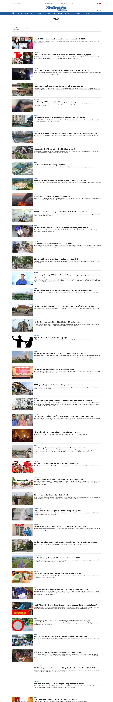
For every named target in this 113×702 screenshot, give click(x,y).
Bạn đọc (36, 115)
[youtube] (100, 4)
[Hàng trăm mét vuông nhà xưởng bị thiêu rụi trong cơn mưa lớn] (22, 435)
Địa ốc (35, 178)
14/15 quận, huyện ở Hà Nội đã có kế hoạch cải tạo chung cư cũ (58, 385)
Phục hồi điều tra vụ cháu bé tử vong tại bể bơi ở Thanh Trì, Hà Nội (59, 117)
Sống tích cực (79, 13)
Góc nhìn (39, 13)
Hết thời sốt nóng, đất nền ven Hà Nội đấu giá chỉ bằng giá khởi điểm (60, 180)
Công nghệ (66, 13)
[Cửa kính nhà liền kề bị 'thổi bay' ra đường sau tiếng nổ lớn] (22, 262)
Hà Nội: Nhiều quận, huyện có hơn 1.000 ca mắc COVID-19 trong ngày (60, 526)
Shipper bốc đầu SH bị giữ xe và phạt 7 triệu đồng (53, 243)
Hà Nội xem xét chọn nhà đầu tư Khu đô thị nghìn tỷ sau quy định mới (60, 353)
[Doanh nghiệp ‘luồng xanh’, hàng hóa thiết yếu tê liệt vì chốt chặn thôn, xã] (22, 624)
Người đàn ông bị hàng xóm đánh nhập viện (50, 338)
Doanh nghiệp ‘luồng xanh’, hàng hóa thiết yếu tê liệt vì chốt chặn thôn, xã (62, 621)
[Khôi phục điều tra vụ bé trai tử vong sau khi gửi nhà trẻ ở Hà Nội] (22, 687)
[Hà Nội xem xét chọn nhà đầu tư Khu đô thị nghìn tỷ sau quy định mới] (22, 357)
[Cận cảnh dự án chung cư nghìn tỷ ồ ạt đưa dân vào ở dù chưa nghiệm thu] (22, 404)
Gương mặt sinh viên (57, 13)
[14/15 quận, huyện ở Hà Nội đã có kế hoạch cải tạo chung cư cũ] (22, 388)
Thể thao (36, 461)
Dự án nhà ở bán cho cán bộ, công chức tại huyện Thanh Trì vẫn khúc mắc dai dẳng (65, 542)
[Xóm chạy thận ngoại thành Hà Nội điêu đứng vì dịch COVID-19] (22, 655)
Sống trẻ (26, 13)
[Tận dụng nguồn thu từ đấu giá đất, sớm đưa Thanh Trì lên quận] (22, 483)
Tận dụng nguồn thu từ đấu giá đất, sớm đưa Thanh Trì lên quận (58, 479)
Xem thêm (100, 13)
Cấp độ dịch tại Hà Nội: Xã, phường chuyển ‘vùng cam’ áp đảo (57, 511)
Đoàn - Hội (19, 13)
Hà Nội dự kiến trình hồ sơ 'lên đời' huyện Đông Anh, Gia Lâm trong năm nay (63, 290)
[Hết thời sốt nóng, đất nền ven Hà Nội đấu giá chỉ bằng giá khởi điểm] (22, 184)
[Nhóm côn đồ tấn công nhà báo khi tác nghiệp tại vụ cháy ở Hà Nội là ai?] (22, 74)
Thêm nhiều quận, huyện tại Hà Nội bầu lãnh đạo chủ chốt (55, 699)
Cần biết (94, 13)
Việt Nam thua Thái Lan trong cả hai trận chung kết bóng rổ (56, 463)
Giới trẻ (36, 272)
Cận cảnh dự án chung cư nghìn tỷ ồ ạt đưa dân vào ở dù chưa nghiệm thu (64, 401)
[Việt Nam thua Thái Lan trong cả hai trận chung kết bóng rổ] (22, 467)
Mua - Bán (87, 13)
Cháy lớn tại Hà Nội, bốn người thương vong (53, 196)
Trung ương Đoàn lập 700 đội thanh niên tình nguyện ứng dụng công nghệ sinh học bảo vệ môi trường (67, 276)
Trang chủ (13, 13)
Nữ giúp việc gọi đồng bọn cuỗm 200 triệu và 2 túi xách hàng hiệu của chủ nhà (63, 416)
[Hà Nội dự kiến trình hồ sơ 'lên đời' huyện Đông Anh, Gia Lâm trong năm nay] (22, 294)
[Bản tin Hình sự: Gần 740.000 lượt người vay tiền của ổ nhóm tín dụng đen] (22, 58)
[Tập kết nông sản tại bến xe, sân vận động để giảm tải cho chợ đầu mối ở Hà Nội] (22, 671)
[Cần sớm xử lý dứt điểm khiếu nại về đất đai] (22, 498)
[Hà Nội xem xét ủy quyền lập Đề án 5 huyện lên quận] (22, 372)
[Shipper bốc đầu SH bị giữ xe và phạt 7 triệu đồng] (22, 247)
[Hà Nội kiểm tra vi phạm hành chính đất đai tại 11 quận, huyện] (22, 325)
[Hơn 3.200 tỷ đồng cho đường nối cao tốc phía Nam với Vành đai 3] (22, 451)
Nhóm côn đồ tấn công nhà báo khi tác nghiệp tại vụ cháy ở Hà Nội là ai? (61, 70)
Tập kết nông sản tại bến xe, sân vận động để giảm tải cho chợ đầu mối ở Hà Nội (64, 668)
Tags (56, 19)
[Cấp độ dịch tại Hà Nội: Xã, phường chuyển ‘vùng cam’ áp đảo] (22, 514)
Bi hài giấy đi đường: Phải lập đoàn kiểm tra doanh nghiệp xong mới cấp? (61, 589)
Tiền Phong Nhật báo (60, 3)
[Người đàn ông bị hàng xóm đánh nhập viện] (22, 341)
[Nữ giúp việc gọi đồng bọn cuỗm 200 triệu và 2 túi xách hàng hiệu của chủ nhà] (22, 420)
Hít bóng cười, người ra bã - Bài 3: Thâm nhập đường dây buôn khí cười (61, 228)
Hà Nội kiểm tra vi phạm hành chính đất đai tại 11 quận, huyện (57, 322)
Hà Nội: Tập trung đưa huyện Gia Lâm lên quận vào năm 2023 (57, 558)
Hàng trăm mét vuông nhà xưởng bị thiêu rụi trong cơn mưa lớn (58, 432)
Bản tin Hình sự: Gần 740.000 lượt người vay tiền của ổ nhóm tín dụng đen (62, 55)
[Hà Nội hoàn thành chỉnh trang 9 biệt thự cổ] (22, 168)
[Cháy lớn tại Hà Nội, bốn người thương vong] (22, 199)
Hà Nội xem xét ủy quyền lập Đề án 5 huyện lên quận (54, 369)
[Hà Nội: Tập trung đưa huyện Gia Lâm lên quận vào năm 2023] (22, 561)
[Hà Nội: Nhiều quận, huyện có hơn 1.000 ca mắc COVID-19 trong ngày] (22, 530)
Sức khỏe (36, 209)
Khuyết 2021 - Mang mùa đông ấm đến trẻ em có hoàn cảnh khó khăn (60, 39)
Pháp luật (36, 52)
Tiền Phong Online (49, 3)
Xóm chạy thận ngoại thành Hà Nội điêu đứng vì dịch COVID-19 (59, 652)
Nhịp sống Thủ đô (38, 146)
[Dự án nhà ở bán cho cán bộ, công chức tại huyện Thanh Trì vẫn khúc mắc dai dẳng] (22, 545)
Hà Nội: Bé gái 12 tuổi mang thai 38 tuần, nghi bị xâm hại (55, 102)
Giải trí (48, 13)
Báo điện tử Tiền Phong (56, 8)
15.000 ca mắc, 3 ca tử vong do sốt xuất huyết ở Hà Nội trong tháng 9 (60, 212)
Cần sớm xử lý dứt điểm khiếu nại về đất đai (51, 495)
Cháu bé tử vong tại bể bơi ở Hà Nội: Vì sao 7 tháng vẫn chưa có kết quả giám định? (66, 133)
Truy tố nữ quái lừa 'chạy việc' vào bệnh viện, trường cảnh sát (57, 574)
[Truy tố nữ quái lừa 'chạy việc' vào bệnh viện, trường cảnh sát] (22, 577)
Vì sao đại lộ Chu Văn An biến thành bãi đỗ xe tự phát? (54, 149)
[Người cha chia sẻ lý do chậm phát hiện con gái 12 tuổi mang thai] (22, 89)
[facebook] (97, 4)
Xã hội (35, 162)
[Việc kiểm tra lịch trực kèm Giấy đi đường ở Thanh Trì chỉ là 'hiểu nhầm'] (22, 640)
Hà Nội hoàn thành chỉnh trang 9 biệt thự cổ (50, 165)
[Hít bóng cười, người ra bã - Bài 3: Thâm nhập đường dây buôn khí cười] (22, 231)
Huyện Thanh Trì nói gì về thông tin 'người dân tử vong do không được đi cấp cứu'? (66, 605)
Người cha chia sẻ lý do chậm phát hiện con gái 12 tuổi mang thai (59, 86)
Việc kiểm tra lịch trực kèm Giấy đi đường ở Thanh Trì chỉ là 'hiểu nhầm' (61, 636)
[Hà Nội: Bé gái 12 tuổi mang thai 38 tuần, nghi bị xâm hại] (22, 105)
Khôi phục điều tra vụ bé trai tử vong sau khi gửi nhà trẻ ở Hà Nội (59, 684)
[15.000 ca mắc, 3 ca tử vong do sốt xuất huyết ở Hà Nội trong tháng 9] (22, 215)
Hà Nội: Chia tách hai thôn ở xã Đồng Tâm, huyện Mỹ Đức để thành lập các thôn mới (66, 306)
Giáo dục (32, 13)
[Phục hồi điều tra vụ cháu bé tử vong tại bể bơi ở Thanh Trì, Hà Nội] (22, 121)
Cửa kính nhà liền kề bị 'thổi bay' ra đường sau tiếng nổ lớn (56, 259)
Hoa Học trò (70, 3)
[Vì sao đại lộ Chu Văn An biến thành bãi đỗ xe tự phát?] (22, 152)
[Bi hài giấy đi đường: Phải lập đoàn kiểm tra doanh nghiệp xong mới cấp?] (22, 593)
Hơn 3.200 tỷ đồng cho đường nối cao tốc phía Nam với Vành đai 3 (59, 448)
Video (72, 13)
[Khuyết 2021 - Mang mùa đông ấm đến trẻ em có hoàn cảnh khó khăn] (22, 42)
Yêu (44, 13)
